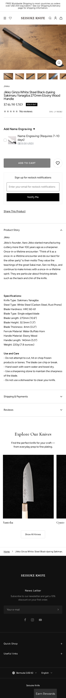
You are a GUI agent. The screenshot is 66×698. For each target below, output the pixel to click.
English (45, 673)
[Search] (50, 18)
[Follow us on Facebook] (25, 619)
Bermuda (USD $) (24, 673)
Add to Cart (27, 163)
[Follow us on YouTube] (40, 619)
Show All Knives (33, 534)
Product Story (12, 230)
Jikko (7, 86)
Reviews (8, 409)
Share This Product (14, 211)
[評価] (10, 18)
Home (7, 551)
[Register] (58, 610)
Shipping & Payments (16, 396)
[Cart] (61, 18)
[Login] (55, 18)
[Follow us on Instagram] (32, 619)
